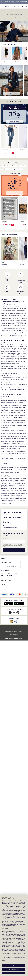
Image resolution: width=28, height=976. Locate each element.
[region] (14, 935)
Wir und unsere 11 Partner (7, 900)
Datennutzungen (19, 902)
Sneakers (10, 482)
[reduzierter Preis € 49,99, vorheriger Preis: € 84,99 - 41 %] (9, 136)
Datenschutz (21, 628)
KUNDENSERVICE (6, 580)
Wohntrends (19, 322)
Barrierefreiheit (8, 631)
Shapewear (22, 480)
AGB (16, 628)
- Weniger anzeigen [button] (6, 503)
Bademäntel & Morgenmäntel (16, 485)
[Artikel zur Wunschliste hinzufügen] (17, 127)
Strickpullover (11, 500)
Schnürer (10, 480)
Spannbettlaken (11, 493)
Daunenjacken (16, 478)
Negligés (18, 493)
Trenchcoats (23, 478)
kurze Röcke (4, 493)
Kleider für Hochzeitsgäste (14, 497)
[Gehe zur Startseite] (6, 6)
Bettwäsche (5, 165)
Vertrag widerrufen (9, 628)
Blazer (19, 359)
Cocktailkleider (9, 365)
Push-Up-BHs (4, 486)
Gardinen (7, 169)
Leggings (20, 483)
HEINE (3, 585)
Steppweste (12, 495)
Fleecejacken (4, 497)
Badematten (22, 165)
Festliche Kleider (20, 495)
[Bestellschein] (18, 6)
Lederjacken (22, 482)
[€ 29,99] (9, 248)
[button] (2, 6)
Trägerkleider (4, 500)
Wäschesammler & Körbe (7, 490)
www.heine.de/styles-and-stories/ (12, 472)
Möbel (21, 169)
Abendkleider (14, 315)
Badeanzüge (4, 480)
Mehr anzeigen (6, 546)
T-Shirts (10, 488)
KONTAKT (4, 558)
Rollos (23, 492)
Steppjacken (15, 483)
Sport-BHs (16, 490)
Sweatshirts (23, 498)
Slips (23, 488)
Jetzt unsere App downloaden (14, 600)
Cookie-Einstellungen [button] (14, 634)
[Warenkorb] (26, 6)
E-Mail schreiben (7, 563)
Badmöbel (20, 409)
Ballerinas (15, 482)
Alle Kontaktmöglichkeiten (10, 566)
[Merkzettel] (22, 6)
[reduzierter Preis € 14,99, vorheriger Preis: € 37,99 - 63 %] (9, 208)
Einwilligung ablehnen (13, 969)
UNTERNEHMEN (5, 589)
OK (13, 965)
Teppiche (15, 169)
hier (18, 916)
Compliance (21, 631)
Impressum (14, 631)
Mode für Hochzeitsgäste (15, 492)
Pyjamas (10, 478)
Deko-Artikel (4, 482)
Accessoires (4, 478)
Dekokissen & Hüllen (6, 483)
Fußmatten (14, 165)
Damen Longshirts (20, 500)
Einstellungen (13, 973)
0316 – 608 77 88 (6, 576)
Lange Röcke (12, 486)
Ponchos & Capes (17, 488)
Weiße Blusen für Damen (13, 498)
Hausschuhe (16, 480)
